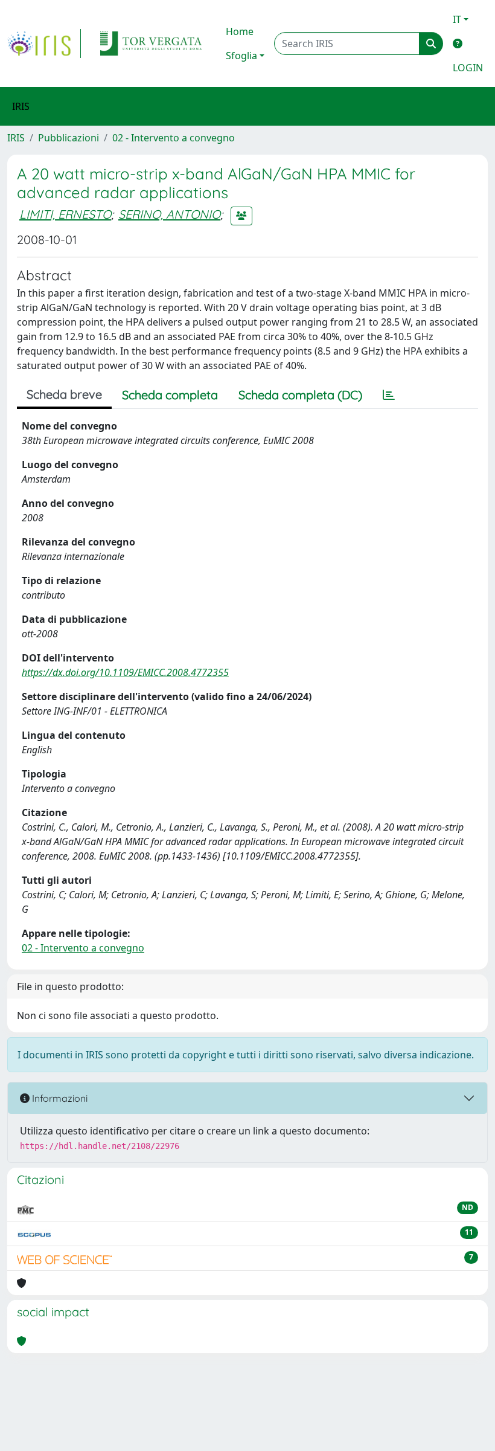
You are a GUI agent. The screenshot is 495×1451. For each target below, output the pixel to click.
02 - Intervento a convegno (173, 137)
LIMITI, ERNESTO (65, 214)
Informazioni (59, 1098)
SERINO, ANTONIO (169, 214)
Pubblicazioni (68, 137)
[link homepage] (44, 43)
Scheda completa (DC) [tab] (300, 394)
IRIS (16, 137)
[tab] (388, 395)
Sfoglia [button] (241, 55)
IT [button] (457, 19)
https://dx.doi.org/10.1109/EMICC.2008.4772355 (125, 672)
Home (240, 31)
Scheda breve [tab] (64, 394)
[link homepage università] (151, 43)
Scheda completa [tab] (170, 394)
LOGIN (468, 67)
